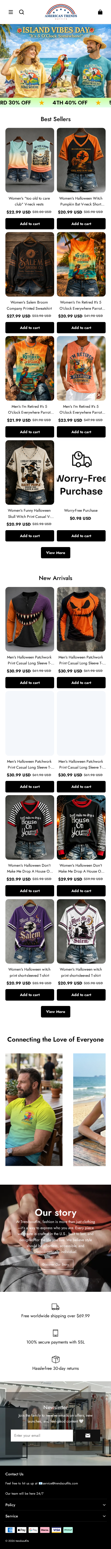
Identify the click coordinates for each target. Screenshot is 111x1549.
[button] (10, 12)
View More (55, 552)
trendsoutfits (22, 1541)
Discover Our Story (56, 1264)
